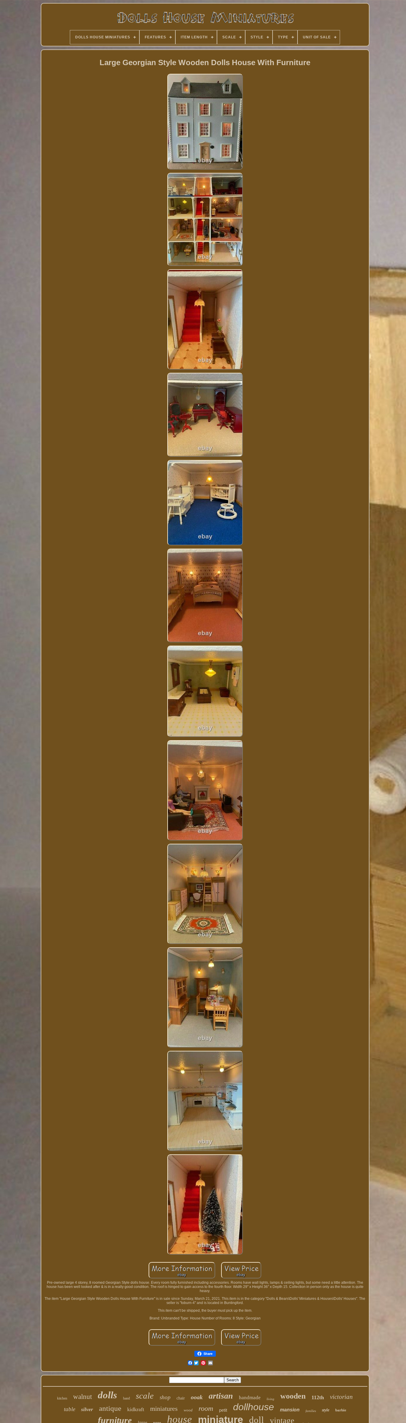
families (311, 1411)
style (325, 1410)
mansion (290, 1409)
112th (317, 1397)
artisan (221, 1395)
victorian (341, 1396)
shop (165, 1397)
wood (188, 1410)
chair (181, 1398)
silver (87, 1409)
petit (223, 1410)
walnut (82, 1396)
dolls (107, 1395)
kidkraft (135, 1409)
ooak (197, 1397)
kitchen (62, 1398)
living (270, 1399)
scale (145, 1395)
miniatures (164, 1408)
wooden (293, 1396)
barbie (340, 1410)
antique (110, 1408)
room (206, 1408)
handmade (250, 1397)
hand (126, 1398)
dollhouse (253, 1407)
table (69, 1409)
